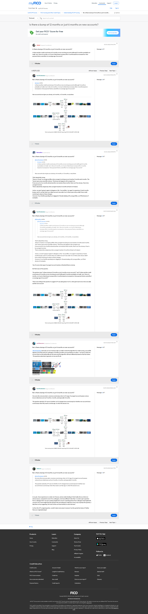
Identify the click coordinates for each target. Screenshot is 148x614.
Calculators (78, 583)
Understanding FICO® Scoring (72, 12)
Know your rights (101, 567)
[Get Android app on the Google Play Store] (101, 544)
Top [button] (32, 526)
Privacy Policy (77, 549)
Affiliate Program (78, 553)
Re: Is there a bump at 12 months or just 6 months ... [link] (96, 12)
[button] (117, 43)
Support (109, 3)
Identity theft (100, 571)
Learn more (89, 602)
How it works (33, 542)
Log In (116, 3)
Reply (114, 63)
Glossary (99, 579)
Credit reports (56, 583)
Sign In (117, 8)
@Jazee (37, 83)
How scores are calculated (37, 579)
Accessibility (77, 557)
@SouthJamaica (39, 160)
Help (111, 8)
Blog (53, 549)
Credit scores (33, 567)
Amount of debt (56, 567)
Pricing (55, 3)
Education (94, 3)
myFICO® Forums (43, 8)
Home (31, 538)
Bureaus (77, 571)
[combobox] (79, 18)
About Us (76, 538)
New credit (55, 579)
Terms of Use (77, 542)
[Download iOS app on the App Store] (101, 538)
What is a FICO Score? (36, 571)
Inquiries (77, 575)
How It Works (48, 3)
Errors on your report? (80, 579)
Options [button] (117, 12)
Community (102, 3)
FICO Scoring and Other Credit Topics (50, 12)
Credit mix (55, 575)
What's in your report (80, 567)
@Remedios (38, 219)
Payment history (34, 583)
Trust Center (77, 546)
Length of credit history (58, 571)
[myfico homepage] (35, 3)
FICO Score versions (35, 575)
